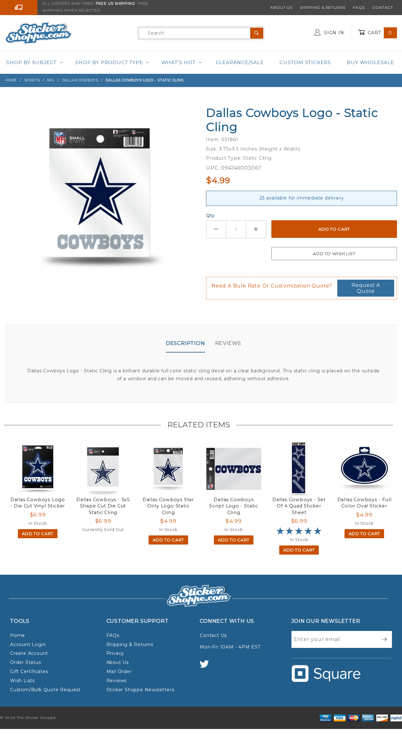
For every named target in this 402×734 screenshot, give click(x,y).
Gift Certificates (29, 671)
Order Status (25, 662)
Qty (210, 215)
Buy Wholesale (370, 62)
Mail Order (119, 671)
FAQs (359, 7)
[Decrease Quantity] (216, 229)
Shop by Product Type (109, 62)
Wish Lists (22, 680)
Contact (382, 7)
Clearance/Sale (240, 62)
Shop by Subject (31, 62)
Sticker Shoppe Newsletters (140, 690)
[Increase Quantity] (256, 229)
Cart (379, 33)
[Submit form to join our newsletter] (384, 639)
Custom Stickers (305, 62)
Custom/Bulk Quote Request (45, 690)
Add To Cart (37, 533)
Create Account (29, 653)
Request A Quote (365, 288)
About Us (281, 7)
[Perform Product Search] (256, 33)
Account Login (28, 644)
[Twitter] (207, 667)
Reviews (228, 343)
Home (17, 635)
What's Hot (178, 62)
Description (185, 343)
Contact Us (213, 635)
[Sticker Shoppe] (38, 33)
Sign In (333, 33)
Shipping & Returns (322, 7)
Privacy (115, 653)
